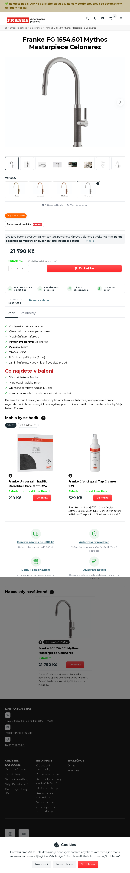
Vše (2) (10, 425)
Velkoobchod (45, 802)
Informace (44, 760)
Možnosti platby (47, 788)
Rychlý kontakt (15, 744)
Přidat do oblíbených (54, 205)
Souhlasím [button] (88, 864)
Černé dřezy (12, 774)
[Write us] (7, 739)
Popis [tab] (12, 313)
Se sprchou (36, 28)
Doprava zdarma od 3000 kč (23, 288)
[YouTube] (24, 834)
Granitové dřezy (15, 769)
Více (88, 240)
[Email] (103, 18)
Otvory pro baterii (109, 288)
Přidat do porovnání (79, 205)
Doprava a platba (39, 300)
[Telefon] (95, 18)
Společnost (77, 760)
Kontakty (73, 770)
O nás (71, 765)
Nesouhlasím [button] (64, 864)
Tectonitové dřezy (16, 779)
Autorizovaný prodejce (51, 288)
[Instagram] (10, 834)
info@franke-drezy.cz (18, 732)
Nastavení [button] (41, 864)
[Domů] (26, 20)
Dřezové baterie (18, 28)
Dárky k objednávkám (81, 288)
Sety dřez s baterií (16, 784)
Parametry (28, 313)
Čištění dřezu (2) (28, 425)
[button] (120, 102)
